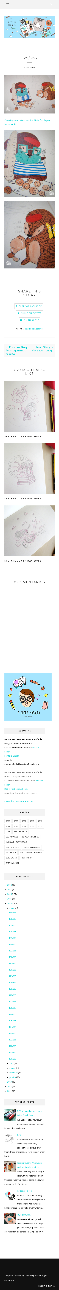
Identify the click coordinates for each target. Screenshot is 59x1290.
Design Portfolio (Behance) (16, 789)
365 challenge (20, 831)
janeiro (12, 1077)
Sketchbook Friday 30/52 (22, 436)
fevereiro (13, 1072)
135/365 (12, 938)
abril (11, 1063)
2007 (8, 821)
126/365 (12, 1008)
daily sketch (11, 858)
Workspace (11, 852)
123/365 (12, 1033)
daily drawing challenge (31, 852)
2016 (40, 826)
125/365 (12, 1020)
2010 (32, 821)
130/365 (12, 969)
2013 (16, 826)
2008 (16, 821)
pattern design (13, 863)
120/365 (12, 1058)
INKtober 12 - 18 (24, 1191)
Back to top (45, 1286)
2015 (32, 826)
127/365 (12, 995)
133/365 (12, 950)
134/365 (12, 944)
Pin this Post (31, 320)
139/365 (12, 912)
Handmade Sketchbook (16, 842)
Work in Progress (32, 847)
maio (11, 908)
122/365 (12, 1039)
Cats (19, 1135)
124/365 (12, 1027)
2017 (8, 831)
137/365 (12, 925)
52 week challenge (30, 837)
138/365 (12, 919)
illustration (26, 858)
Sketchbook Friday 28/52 (22, 560)
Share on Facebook (30, 306)
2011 (40, 821)
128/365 (12, 989)
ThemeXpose (31, 1275)
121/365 (12, 1052)
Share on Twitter (31, 313)
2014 (24, 826)
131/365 (12, 963)
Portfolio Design (11, 756)
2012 (8, 826)
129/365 (12, 976)
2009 (24, 821)
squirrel (39, 328)
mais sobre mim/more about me (19, 801)
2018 (9, 885)
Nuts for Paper (13, 847)
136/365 (12, 931)
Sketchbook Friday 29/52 (22, 498)
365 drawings (12, 837)
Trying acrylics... (24, 1214)
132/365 (12, 957)
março (12, 1068)
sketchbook (30, 328)
